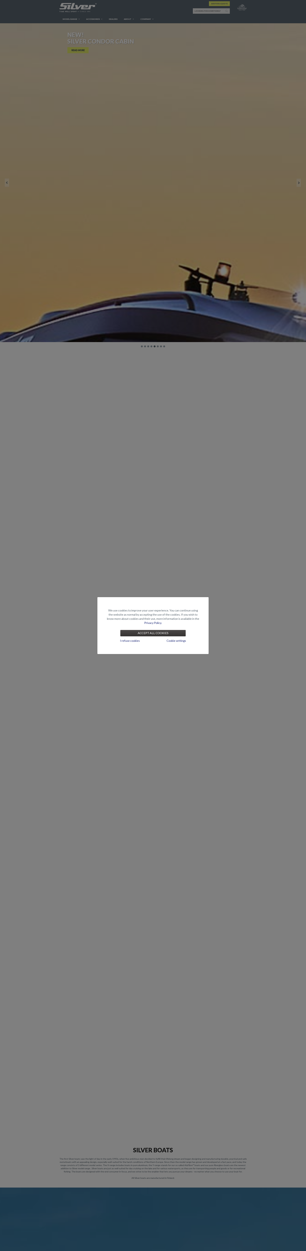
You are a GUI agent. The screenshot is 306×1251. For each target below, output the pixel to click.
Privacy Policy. (153, 623)
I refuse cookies (130, 640)
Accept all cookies (153, 633)
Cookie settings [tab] (176, 640)
